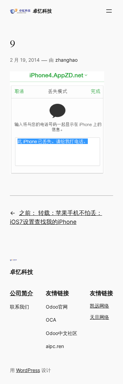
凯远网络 (99, 306)
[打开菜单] (109, 11)
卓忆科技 (42, 11)
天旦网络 (99, 317)
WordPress (28, 370)
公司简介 (21, 293)
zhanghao (66, 60)
